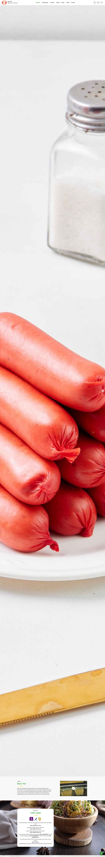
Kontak (73, 2)
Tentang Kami (45, 2)
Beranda (38, 2)
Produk (58, 2)
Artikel (67, 2)
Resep (62, 2)
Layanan (52, 2)
